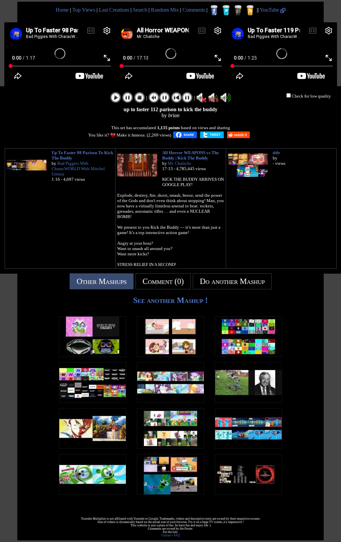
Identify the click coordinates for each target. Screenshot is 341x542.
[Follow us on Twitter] (226, 10)
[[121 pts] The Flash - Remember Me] (248, 493)
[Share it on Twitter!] (212, 135)
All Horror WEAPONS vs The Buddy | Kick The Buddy (190, 155)
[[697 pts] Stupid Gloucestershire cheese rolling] (248, 401)
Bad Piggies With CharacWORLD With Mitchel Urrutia (78, 168)
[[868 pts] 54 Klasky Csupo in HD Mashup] (92, 401)
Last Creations (114, 10)
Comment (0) (163, 281)
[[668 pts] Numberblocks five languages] (248, 447)
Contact (166, 535)
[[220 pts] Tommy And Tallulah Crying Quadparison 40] (170, 355)
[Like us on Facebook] (214, 10)
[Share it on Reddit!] (238, 135)
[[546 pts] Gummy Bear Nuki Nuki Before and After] (92, 493)
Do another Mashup (232, 281)
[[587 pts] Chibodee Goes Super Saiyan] (92, 447)
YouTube (270, 10)
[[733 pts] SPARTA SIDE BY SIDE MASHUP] (170, 401)
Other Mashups (102, 281)
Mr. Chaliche (179, 163)
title (276, 152)
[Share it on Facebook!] (185, 135)
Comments (193, 10)
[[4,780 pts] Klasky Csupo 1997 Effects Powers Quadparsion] (92, 355)
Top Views (83, 10)
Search (140, 10)
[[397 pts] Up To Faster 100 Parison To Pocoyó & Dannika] (170, 447)
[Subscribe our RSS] (250, 10)
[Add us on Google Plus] (238, 10)
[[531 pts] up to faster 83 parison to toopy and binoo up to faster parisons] (170, 493)
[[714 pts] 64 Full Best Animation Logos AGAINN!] (248, 355)
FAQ (177, 535)
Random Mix (165, 10)
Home (62, 10)
